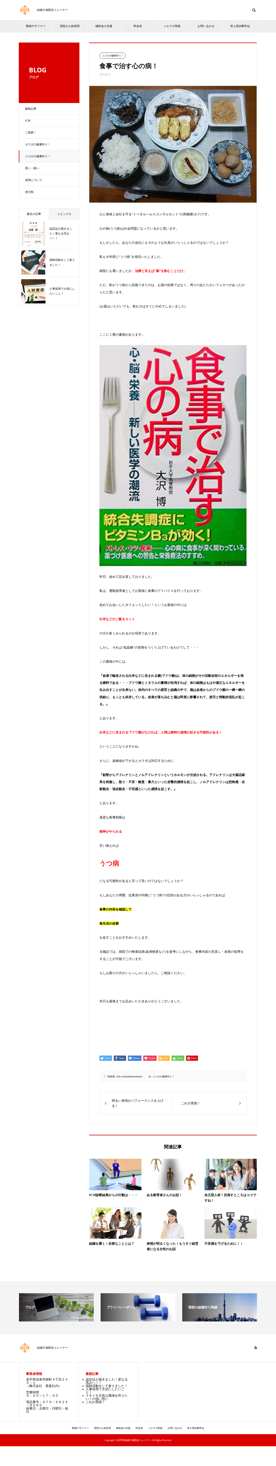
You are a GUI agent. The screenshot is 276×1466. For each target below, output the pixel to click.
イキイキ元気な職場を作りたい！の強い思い (107, 1397)
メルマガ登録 (171, 26)
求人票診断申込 (240, 26)
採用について (33, 180)
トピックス (64, 214)
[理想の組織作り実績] (219, 1319)
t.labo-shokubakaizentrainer (129, 1076)
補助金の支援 (103, 26)
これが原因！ (95, 1402)
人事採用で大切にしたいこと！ (105, 1390)
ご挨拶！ (30, 132)
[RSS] (255, 1347)
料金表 (138, 26)
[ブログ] (56, 1319)
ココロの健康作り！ (38, 156)
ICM (27, 120)
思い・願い (32, 168)
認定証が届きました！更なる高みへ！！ (107, 1381)
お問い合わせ (206, 26)
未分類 (29, 192)
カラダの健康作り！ (38, 144)
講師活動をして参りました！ (107, 1386)
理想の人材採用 (70, 26)
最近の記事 (34, 214)
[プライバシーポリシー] (138, 1319)
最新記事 (30, 108)
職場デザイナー (36, 26)
